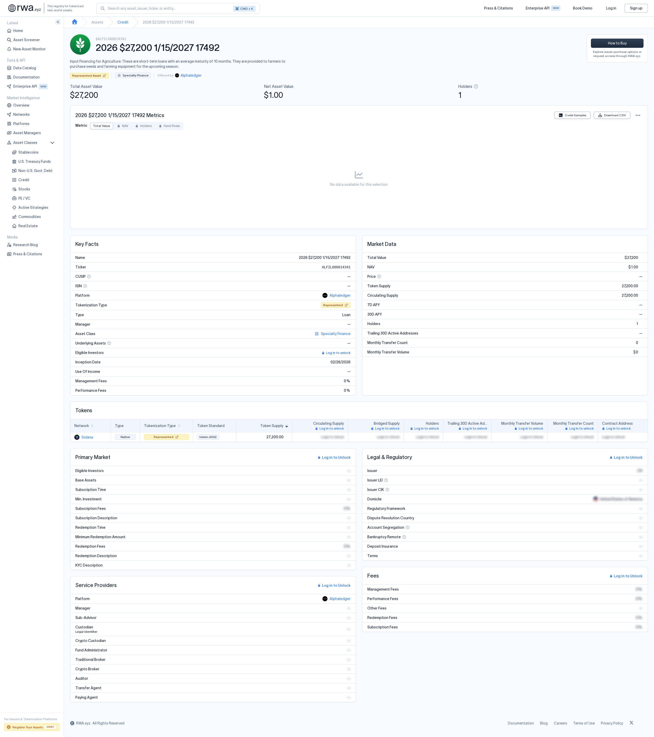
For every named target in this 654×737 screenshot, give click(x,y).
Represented (333, 305)
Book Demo (582, 8)
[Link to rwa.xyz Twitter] (631, 723)
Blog (544, 723)
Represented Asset (86, 75)
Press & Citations (498, 8)
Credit (123, 22)
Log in (611, 8)
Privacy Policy (612, 723)
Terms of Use (584, 723)
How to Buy (617, 43)
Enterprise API (542, 9)
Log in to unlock (338, 352)
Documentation (521, 723)
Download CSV (615, 115)
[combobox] (178, 8)
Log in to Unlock (336, 457)
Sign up (636, 8)
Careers (560, 723)
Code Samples (575, 115)
